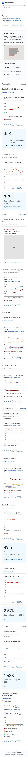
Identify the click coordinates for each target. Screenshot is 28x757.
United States (14, 20)
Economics (15, 25)
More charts (23, 84)
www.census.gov (7, 78)
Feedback (20, 2)
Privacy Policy (20, 754)
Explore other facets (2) (8, 92)
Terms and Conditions (10, 754)
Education (5, 27)
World (8, 22)
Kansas (8, 20)
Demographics (14, 27)
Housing (23, 27)
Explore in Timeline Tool (19, 124)
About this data (18, 100)
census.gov (9, 145)
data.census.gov (10, 100)
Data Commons (9, 3)
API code (13, 124)
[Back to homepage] (3, 3)
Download (7, 124)
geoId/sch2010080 (15, 18)
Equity (22, 25)
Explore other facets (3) (8, 461)
